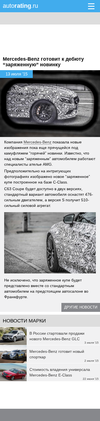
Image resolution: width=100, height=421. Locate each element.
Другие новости (80, 307)
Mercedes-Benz (37, 142)
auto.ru (20, 5)
